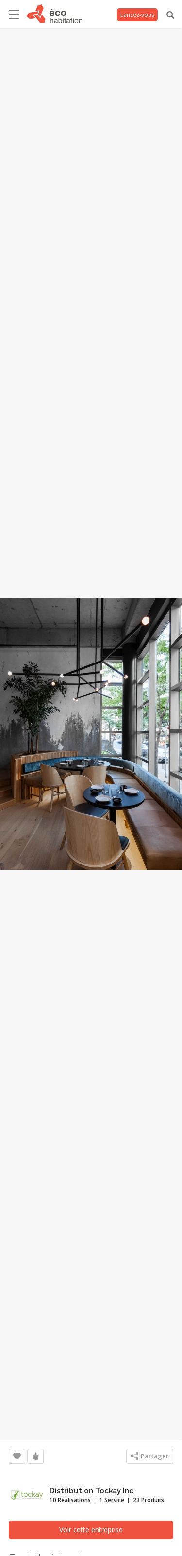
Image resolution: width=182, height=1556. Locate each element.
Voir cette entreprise (91, 1529)
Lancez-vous (137, 14)
